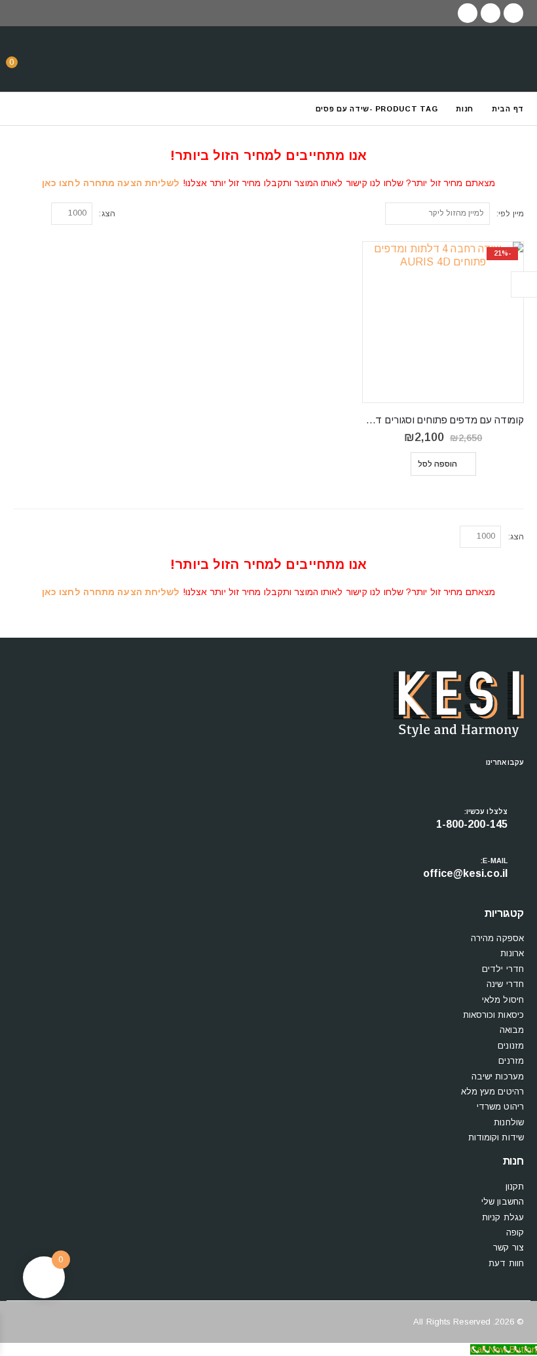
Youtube (492, 778)
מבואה (512, 1030)
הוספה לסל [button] (438, 464)
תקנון (515, 1186)
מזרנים (511, 1061)
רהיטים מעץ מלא (492, 1091)
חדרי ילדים (503, 969)
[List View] (19, 212)
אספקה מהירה (497, 938)
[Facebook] (513, 13)
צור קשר (508, 1247)
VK (447, 778)
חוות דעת (506, 1263)
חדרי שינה (505, 984)
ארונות (512, 953)
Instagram (469, 778)
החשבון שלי (502, 1202)
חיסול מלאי (503, 1000)
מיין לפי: (510, 213)
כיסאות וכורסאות (494, 1015)
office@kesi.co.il (465, 873)
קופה (515, 1232)
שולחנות (509, 1122)
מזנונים (511, 1046)
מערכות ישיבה (498, 1076)
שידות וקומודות (496, 1137)
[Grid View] (34, 212)
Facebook (514, 778)
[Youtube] (490, 13)
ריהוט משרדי (500, 1107)
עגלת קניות (503, 1217)
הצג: (107, 213)
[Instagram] (467, 13)
